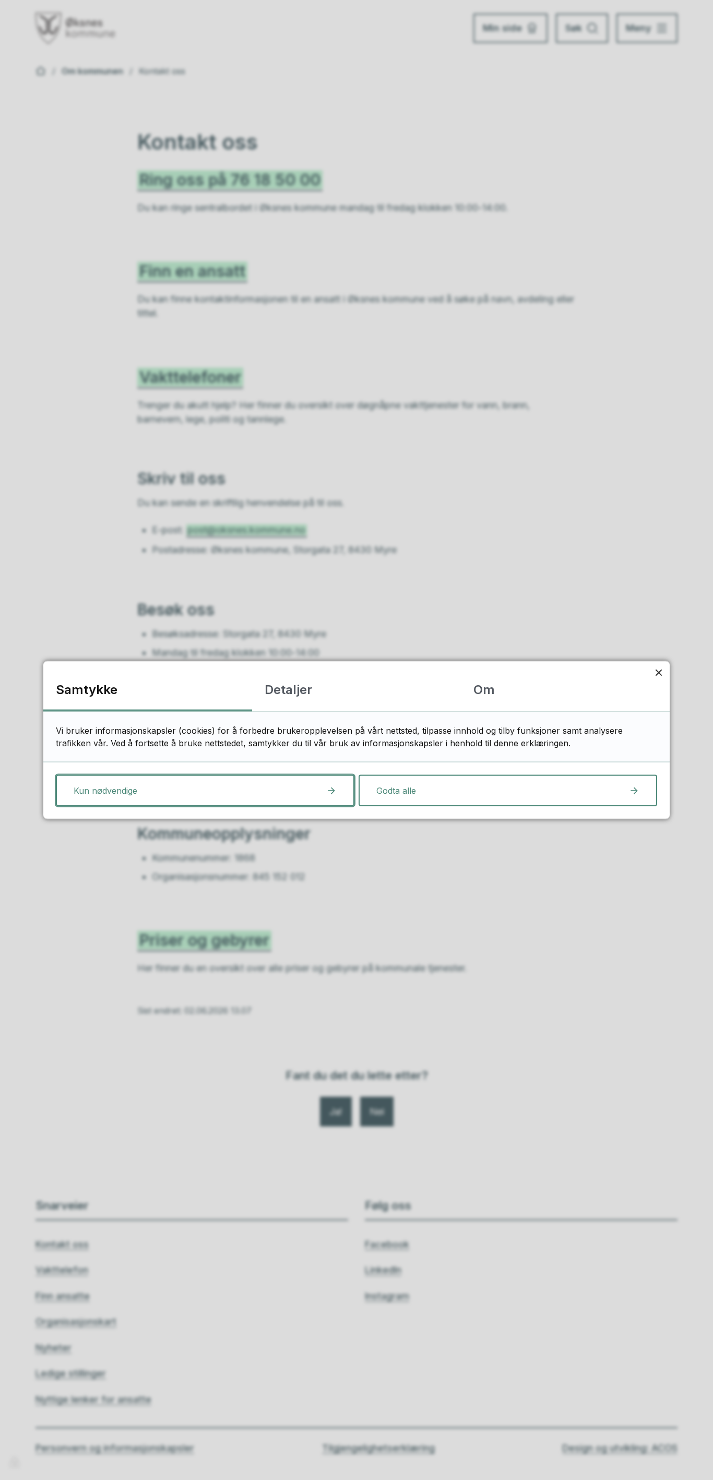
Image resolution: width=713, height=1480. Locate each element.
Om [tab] (484, 689)
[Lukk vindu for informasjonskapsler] (658, 672)
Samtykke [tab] (86, 689)
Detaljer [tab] (288, 689)
